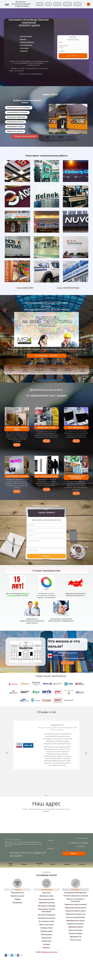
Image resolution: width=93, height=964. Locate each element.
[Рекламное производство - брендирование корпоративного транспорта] (46, 271)
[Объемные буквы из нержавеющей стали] (46, 247)
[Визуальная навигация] (46, 465)
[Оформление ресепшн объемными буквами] (75, 247)
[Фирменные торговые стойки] (46, 416)
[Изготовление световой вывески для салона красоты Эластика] (17, 196)
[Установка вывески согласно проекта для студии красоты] (75, 222)
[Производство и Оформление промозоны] (75, 196)
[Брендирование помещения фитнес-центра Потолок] (17, 171)
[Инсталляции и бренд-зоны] (17, 416)
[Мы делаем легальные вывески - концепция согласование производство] (68, 119)
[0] (6, 955)
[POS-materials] (76, 416)
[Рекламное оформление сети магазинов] (76, 465)
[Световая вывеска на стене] (46, 222)
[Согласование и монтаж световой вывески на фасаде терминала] (75, 171)
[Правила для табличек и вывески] (25, 652)
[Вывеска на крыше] (46, 197)
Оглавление (46, 872)
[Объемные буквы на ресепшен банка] (17, 247)
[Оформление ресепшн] (17, 465)
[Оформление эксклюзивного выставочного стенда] (46, 171)
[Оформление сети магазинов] (17, 271)
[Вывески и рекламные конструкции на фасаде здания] (75, 271)
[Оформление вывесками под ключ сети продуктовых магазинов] (17, 222)
